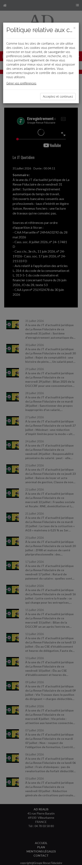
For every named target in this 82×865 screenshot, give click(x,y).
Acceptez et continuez (58, 96)
